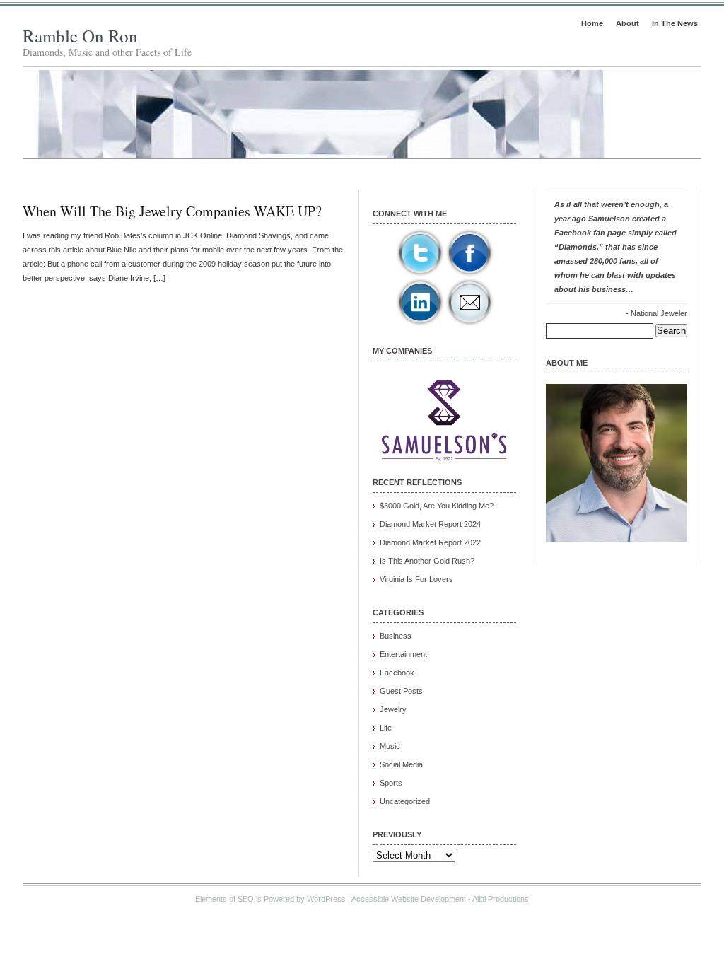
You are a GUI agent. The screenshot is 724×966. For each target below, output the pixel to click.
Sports (391, 783)
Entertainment (403, 654)
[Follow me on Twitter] (420, 274)
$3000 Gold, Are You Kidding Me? (437, 505)
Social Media (401, 764)
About (627, 23)
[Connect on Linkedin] (420, 324)
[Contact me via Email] (469, 324)
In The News (675, 23)
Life (386, 727)
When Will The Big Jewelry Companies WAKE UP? (172, 211)
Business (395, 636)
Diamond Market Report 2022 (430, 542)
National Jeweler (659, 313)
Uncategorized (405, 801)
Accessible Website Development (408, 899)
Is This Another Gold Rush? (427, 561)
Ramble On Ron (80, 35)
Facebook (397, 672)
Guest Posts (401, 691)
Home (592, 23)
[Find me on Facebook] (469, 274)
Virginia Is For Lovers (416, 579)
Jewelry (393, 709)
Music (390, 746)
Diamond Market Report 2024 (430, 524)
